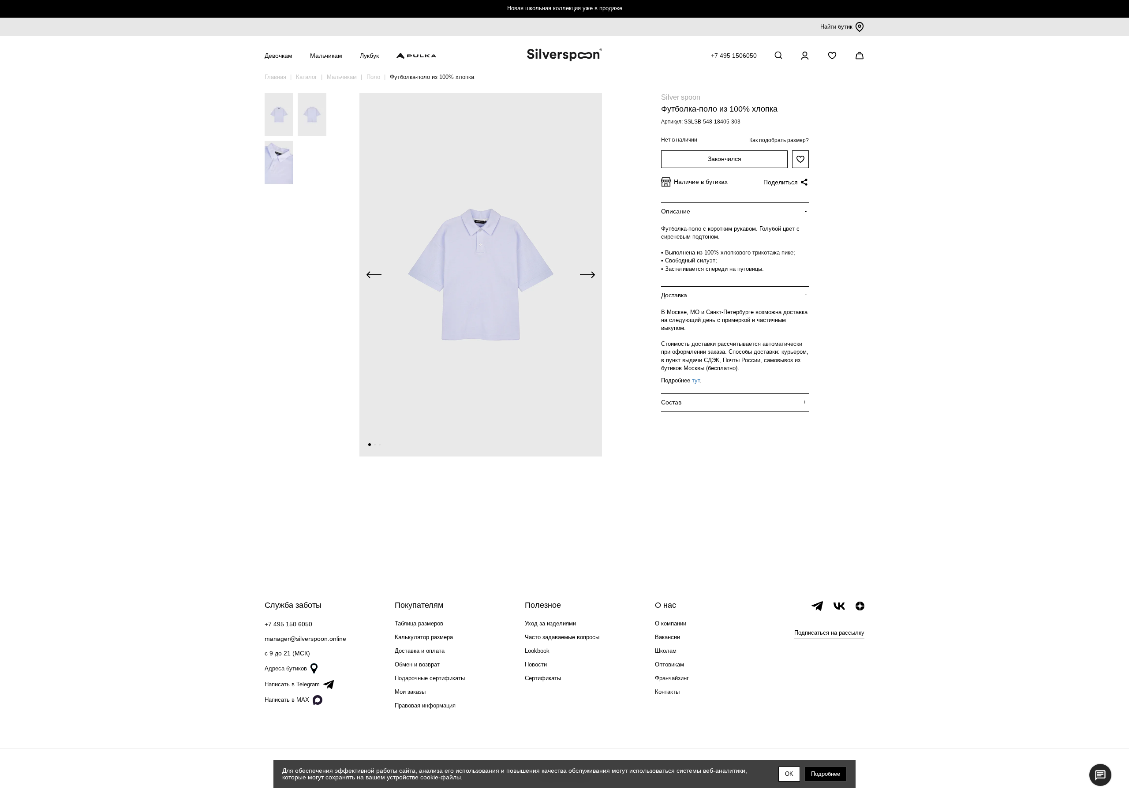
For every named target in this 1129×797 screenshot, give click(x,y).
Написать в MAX (287, 699)
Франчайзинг (672, 678)
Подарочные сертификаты (430, 678)
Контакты (667, 691)
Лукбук (369, 55)
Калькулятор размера (424, 637)
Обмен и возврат (417, 664)
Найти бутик (836, 26)
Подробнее (825, 774)
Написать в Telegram (292, 684)
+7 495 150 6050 (288, 624)
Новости (536, 664)
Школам (666, 650)
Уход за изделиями (550, 623)
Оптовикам (669, 664)
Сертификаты (543, 678)
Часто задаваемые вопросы (562, 637)
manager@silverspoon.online (305, 638)
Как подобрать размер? (779, 140)
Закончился (724, 158)
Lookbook (537, 650)
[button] (369, 444)
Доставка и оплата (420, 650)
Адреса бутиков (286, 668)
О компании (670, 623)
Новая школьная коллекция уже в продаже (564, 8)
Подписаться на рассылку (829, 632)
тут (696, 380)
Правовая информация (425, 705)
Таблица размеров (419, 623)
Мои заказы (410, 691)
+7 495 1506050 (734, 55)
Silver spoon (680, 97)
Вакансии (667, 637)
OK (789, 774)
